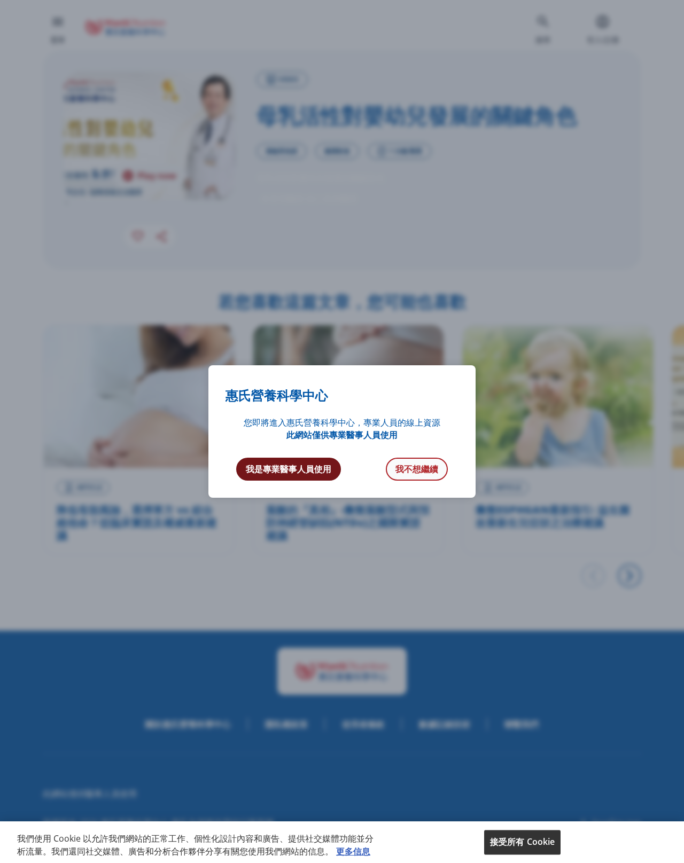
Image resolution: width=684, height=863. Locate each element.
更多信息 (353, 851)
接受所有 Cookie (522, 842)
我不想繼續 (416, 469)
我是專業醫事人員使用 (288, 469)
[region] (342, 842)
